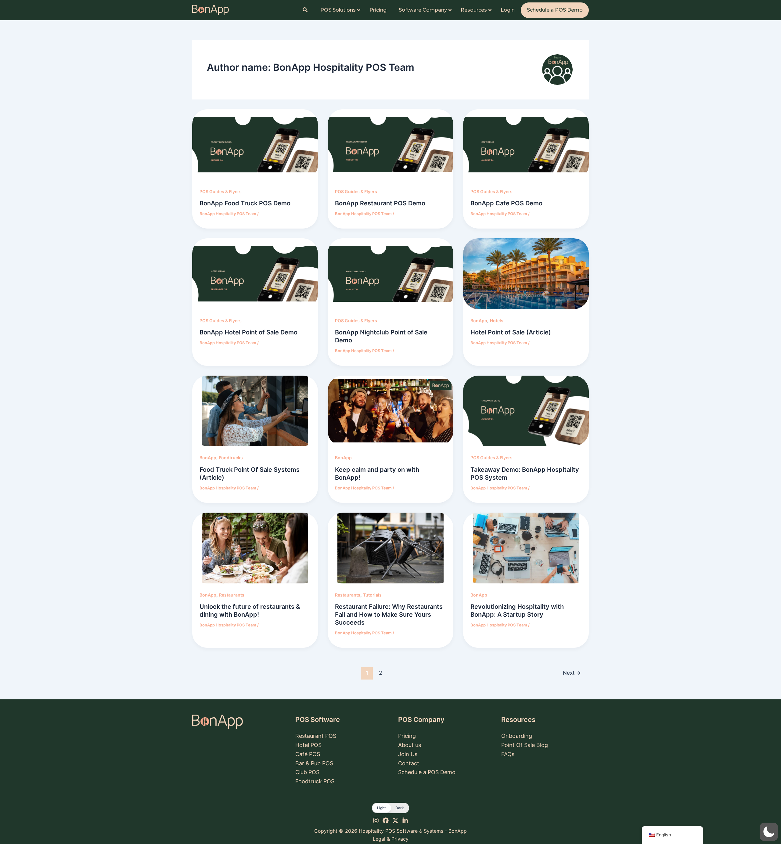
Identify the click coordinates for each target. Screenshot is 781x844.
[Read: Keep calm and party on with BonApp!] (390, 411)
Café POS (307, 754)
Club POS (307, 772)
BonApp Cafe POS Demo (506, 203)
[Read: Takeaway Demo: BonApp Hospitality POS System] (526, 411)
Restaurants (231, 594)
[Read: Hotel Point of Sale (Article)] (526, 273)
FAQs (507, 754)
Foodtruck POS (314, 781)
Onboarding (516, 736)
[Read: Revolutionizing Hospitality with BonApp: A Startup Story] (526, 548)
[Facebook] (386, 820)
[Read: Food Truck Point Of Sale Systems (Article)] (255, 411)
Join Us (407, 754)
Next (572, 672)
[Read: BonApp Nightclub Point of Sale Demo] (390, 273)
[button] (390, 808)
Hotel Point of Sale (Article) (510, 332)
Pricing (407, 736)
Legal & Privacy (390, 839)
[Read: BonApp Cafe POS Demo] (526, 144)
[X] (395, 820)
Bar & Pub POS (314, 763)
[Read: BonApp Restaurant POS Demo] (390, 144)
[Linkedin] (405, 820)
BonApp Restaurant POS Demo (380, 203)
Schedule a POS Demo (426, 772)
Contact (408, 763)
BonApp (478, 320)
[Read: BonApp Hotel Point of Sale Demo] (255, 273)
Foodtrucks (231, 457)
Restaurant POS (315, 736)
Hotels (496, 320)
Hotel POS (308, 745)
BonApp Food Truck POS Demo (245, 203)
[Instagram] (376, 820)
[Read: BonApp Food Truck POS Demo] (255, 144)
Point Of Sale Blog (524, 745)
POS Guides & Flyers (221, 191)
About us (409, 745)
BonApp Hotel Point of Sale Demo (248, 332)
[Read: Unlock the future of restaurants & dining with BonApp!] (255, 548)
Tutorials (372, 594)
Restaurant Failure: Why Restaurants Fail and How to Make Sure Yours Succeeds (389, 614)
